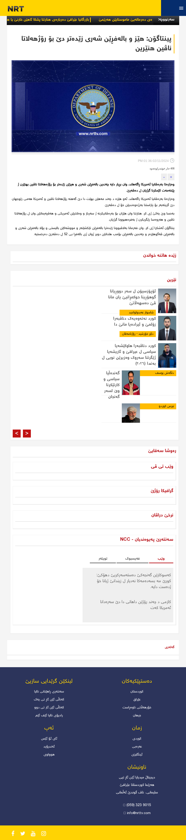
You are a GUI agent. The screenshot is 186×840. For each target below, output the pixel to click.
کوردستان (136, 691)
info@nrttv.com (139, 813)
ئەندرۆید (49, 746)
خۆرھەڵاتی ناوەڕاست (136, 707)
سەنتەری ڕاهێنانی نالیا (49, 691)
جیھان (137, 715)
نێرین (171, 280)
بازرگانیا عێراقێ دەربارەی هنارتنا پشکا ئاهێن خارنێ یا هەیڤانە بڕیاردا (54, 20)
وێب (161, 558)
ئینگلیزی (136, 754)
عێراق (137, 699)
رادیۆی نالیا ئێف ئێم (49, 715)
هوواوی (49, 754)
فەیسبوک (132, 558)
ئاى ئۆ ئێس (49, 738)
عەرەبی (137, 746)
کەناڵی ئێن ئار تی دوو (49, 707)
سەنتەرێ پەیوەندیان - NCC (146, 539)
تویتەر (102, 558)
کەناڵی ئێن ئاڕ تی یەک (49, 699)
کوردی (136, 738)
